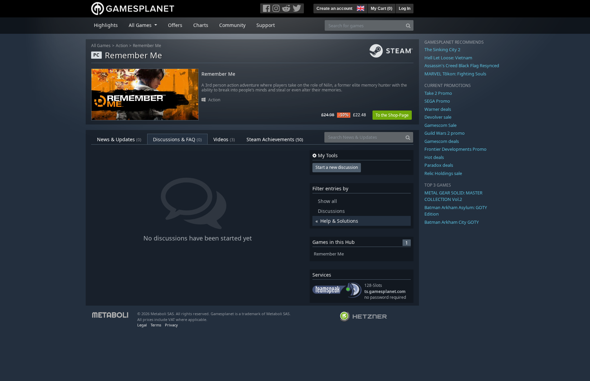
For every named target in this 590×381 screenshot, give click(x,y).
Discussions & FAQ (177, 139)
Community (232, 25)
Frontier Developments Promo (455, 149)
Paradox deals (438, 165)
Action (122, 45)
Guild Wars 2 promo (444, 133)
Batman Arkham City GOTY (451, 222)
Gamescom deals (441, 141)
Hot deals (434, 157)
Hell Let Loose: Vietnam (448, 58)
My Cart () (381, 8)
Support (265, 25)
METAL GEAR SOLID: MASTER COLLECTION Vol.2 (453, 196)
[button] (359, 7)
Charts (200, 25)
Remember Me (147, 45)
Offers (175, 25)
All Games (101, 45)
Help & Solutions (339, 221)
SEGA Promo (437, 101)
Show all (327, 201)
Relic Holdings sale (443, 173)
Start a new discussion (336, 167)
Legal (142, 324)
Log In (404, 8)
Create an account (334, 8)
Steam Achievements (275, 139)
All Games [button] (141, 25)
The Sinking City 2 (442, 49)
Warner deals (437, 109)
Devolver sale (437, 117)
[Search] (408, 25)
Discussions (331, 211)
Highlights (106, 25)
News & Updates (119, 139)
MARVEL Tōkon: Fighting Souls (455, 74)
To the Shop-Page (392, 115)
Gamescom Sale (440, 125)
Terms (156, 324)
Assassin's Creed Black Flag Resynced (461, 65)
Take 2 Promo (438, 93)
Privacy (171, 324)
